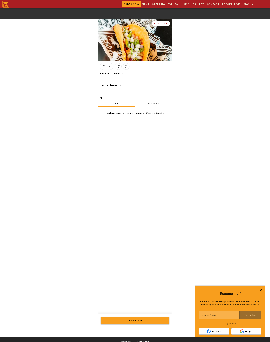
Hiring (185, 4)
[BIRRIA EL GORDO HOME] (15, 4)
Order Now (131, 4)
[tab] (116, 103)
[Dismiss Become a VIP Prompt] (260, 290)
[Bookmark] (126, 66)
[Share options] (118, 66)
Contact (213, 4)
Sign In (248, 4)
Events (173, 4)
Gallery (198, 4)
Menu (145, 4)
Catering (158, 4)
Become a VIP (231, 4)
